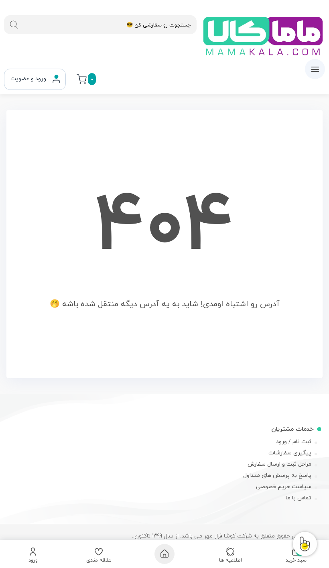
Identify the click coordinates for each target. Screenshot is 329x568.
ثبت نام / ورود (293, 442)
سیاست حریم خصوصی (283, 487)
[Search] (14, 25)
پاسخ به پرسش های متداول (277, 475)
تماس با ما (298, 498)
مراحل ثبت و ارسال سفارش (279, 464)
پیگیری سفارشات (289, 453)
